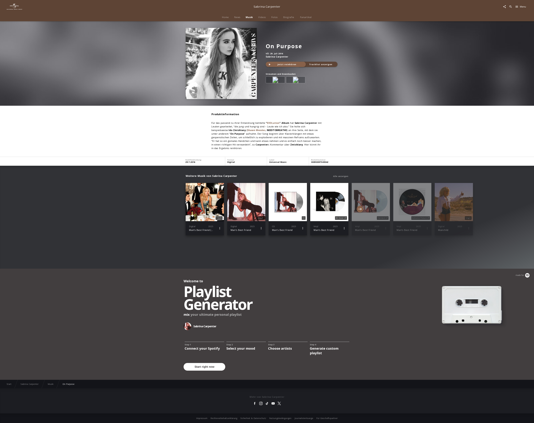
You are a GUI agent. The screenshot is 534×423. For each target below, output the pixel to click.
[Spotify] (276, 80)
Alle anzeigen (340, 176)
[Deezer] (296, 80)
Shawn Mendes (256, 130)
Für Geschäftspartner (327, 418)
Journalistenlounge (304, 418)
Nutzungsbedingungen (280, 418)
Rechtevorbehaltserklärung (224, 418)
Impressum (201, 418)
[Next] (360, 209)
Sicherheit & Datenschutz (253, 418)
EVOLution (273, 122)
